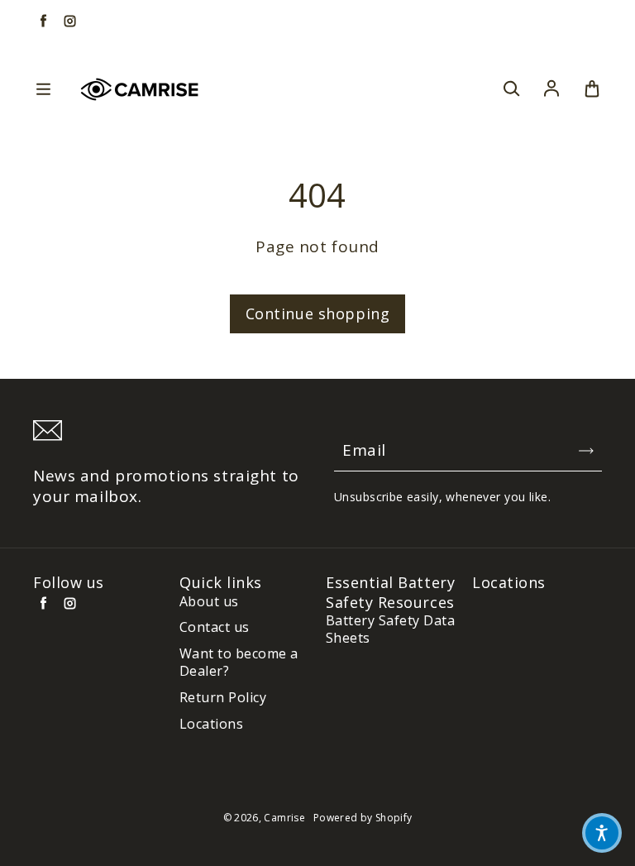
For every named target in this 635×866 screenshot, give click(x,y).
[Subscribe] (586, 450)
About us (209, 601)
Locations (211, 724)
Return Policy (222, 697)
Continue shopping (318, 313)
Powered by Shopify (362, 818)
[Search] (511, 89)
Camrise (284, 818)
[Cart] (592, 89)
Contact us (214, 627)
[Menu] (43, 89)
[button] (602, 833)
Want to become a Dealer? (238, 662)
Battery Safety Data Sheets (390, 629)
